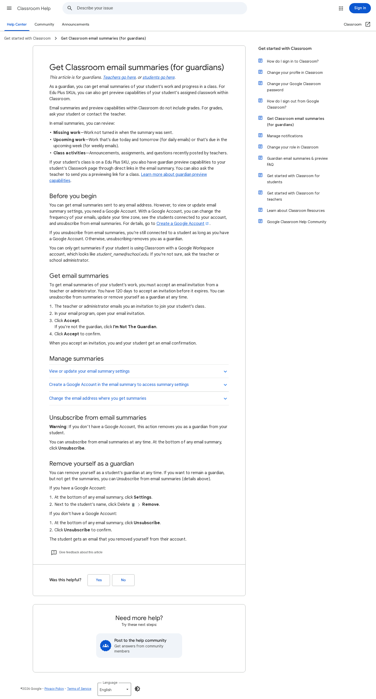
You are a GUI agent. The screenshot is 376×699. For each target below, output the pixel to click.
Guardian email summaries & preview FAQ (297, 161)
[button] (9, 8)
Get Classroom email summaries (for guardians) (295, 121)
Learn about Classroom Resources (296, 210)
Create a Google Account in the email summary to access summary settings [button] (119, 384)
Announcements (75, 24)
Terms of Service (79, 689)
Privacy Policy (54, 689)
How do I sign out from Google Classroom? (293, 104)
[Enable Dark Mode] (137, 689)
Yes (99, 580)
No (123, 580)
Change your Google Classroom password (294, 87)
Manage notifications (285, 136)
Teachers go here (119, 77)
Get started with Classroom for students (293, 179)
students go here (158, 77)
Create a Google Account (181, 223)
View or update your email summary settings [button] (89, 371)
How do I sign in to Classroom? (293, 61)
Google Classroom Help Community (296, 222)
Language (110, 682)
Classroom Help (34, 8)
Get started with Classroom (285, 48)
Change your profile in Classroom (295, 72)
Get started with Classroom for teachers (293, 196)
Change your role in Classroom (292, 147)
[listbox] (114, 689)
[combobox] (162, 8)
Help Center (17, 24)
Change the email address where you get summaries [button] (97, 398)
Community (44, 24)
